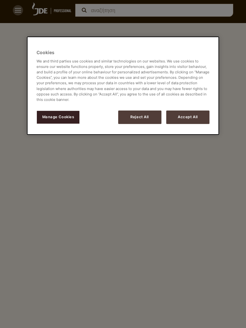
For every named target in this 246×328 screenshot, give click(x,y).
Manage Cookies (58, 117)
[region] (123, 86)
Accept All (188, 117)
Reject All (139, 117)
